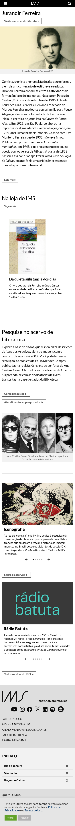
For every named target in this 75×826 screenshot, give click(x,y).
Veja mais (10, 206)
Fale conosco (12, 718)
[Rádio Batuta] (37, 603)
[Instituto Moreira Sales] (34, 698)
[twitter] (37, 709)
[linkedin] (45, 709)
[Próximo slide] (49, 559)
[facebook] (29, 709)
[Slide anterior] (26, 559)
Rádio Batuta (16, 628)
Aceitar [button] (10, 817)
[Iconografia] (37, 503)
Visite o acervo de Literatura (21, 21)
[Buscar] (69, 3)
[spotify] (52, 709)
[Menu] (5, 3)
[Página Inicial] (35, 3)
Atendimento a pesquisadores (24, 729)
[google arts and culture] (61, 709)
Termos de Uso (33, 810)
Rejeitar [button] (25, 817)
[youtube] (14, 709)
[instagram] (22, 709)
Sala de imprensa (14, 735)
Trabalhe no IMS (14, 740)
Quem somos (11, 794)
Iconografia (14, 529)
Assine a (16, 724)
